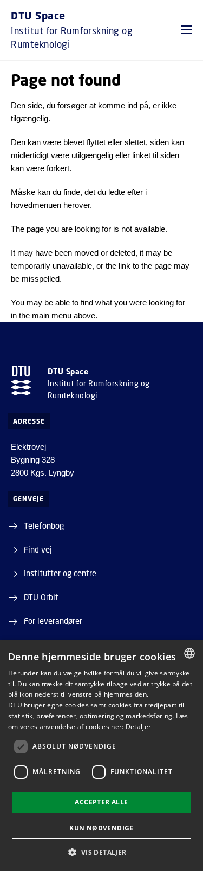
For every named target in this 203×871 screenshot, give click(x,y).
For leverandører (53, 621)
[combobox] (189, 653)
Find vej (38, 549)
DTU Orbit (41, 597)
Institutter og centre (60, 573)
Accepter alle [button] (101, 802)
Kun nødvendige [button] (101, 828)
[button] (186, 29)
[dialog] (101, 755)
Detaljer (138, 726)
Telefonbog (44, 525)
